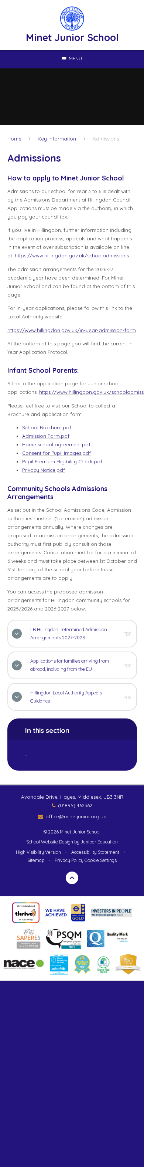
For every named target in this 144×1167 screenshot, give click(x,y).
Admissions (106, 139)
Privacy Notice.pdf (43, 470)
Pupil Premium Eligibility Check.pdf (62, 461)
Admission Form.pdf (45, 436)
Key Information (57, 139)
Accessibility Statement (95, 852)
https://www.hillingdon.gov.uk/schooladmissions (72, 255)
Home (14, 139)
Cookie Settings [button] (101, 860)
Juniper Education (99, 842)
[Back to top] (72, 878)
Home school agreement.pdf (56, 444)
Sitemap (35, 860)
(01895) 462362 (75, 805)
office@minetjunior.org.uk (75, 816)
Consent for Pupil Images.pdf (56, 453)
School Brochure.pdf (46, 427)
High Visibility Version (38, 852)
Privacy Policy (69, 860)
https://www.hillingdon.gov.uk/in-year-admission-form (71, 330)
